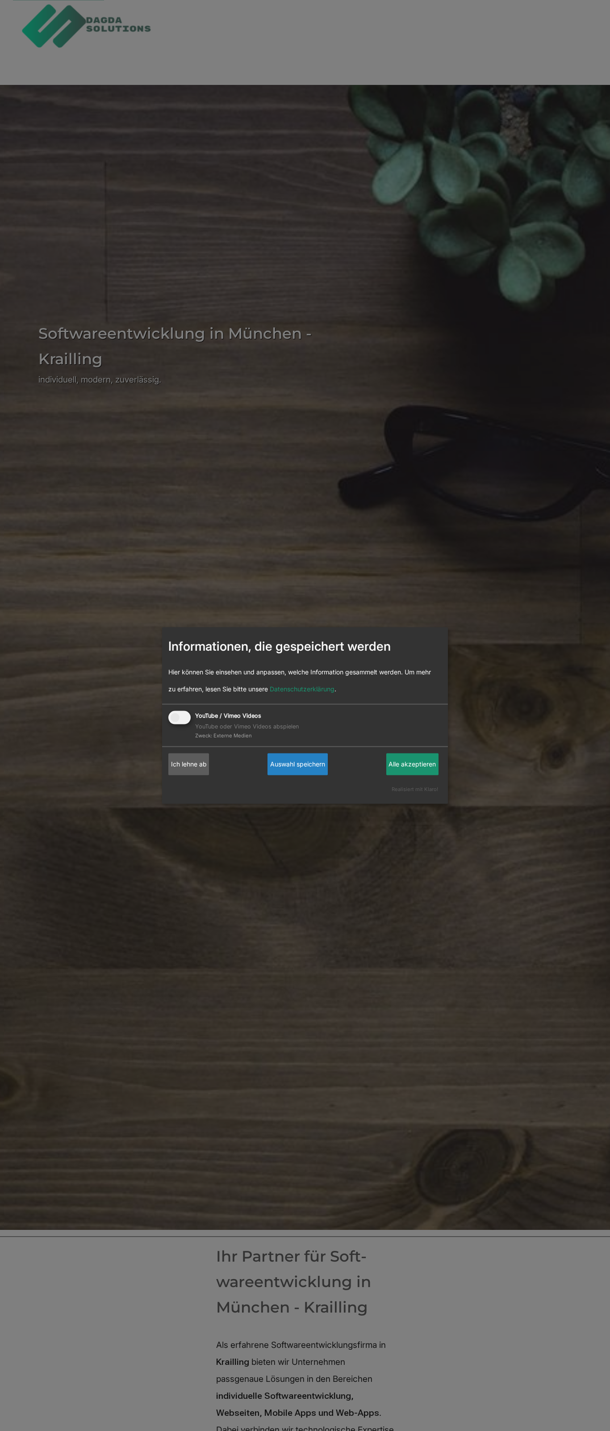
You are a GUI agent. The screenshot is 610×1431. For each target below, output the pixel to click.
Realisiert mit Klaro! (415, 789)
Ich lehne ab (189, 764)
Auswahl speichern (297, 764)
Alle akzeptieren (412, 764)
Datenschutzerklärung (302, 688)
